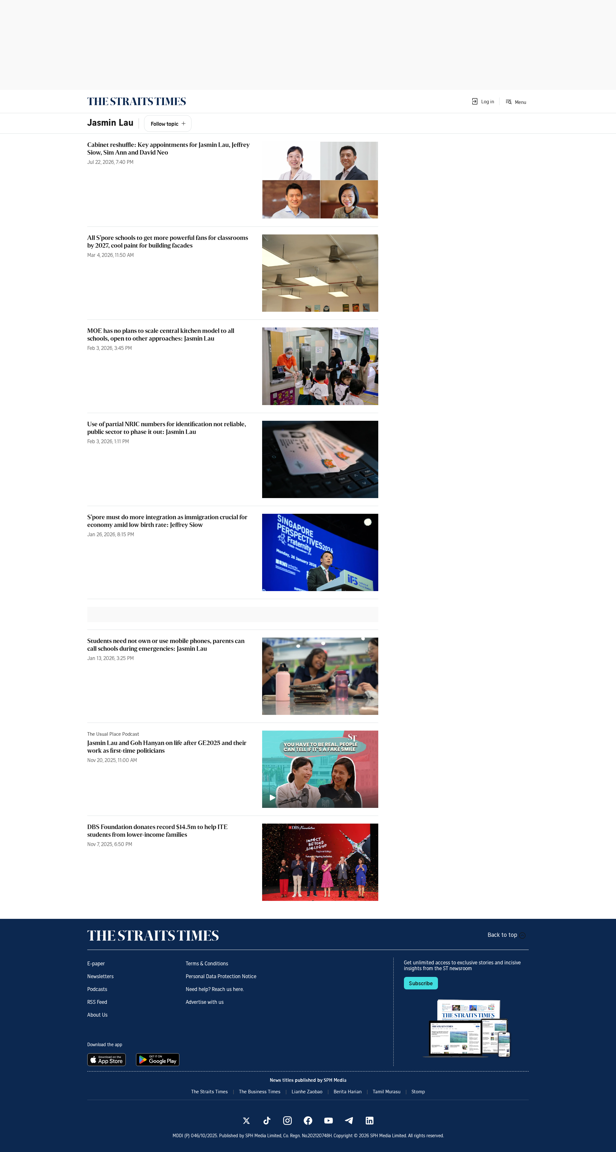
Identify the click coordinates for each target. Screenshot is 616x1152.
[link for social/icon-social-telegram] (349, 1120)
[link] (136, 101)
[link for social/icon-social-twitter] (246, 1120)
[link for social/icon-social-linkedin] (369, 1120)
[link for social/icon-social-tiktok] (267, 1120)
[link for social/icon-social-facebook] (308, 1120)
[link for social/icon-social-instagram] (287, 1120)
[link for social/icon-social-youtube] (328, 1120)
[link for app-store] (107, 1059)
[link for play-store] (158, 1059)
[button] (482, 101)
